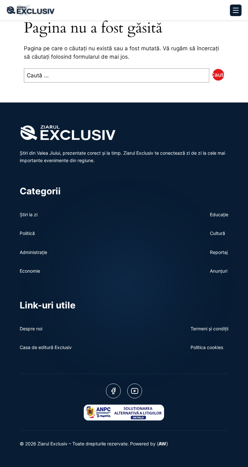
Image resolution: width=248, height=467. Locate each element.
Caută (218, 75)
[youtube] (134, 391)
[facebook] (113, 391)
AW (162, 443)
